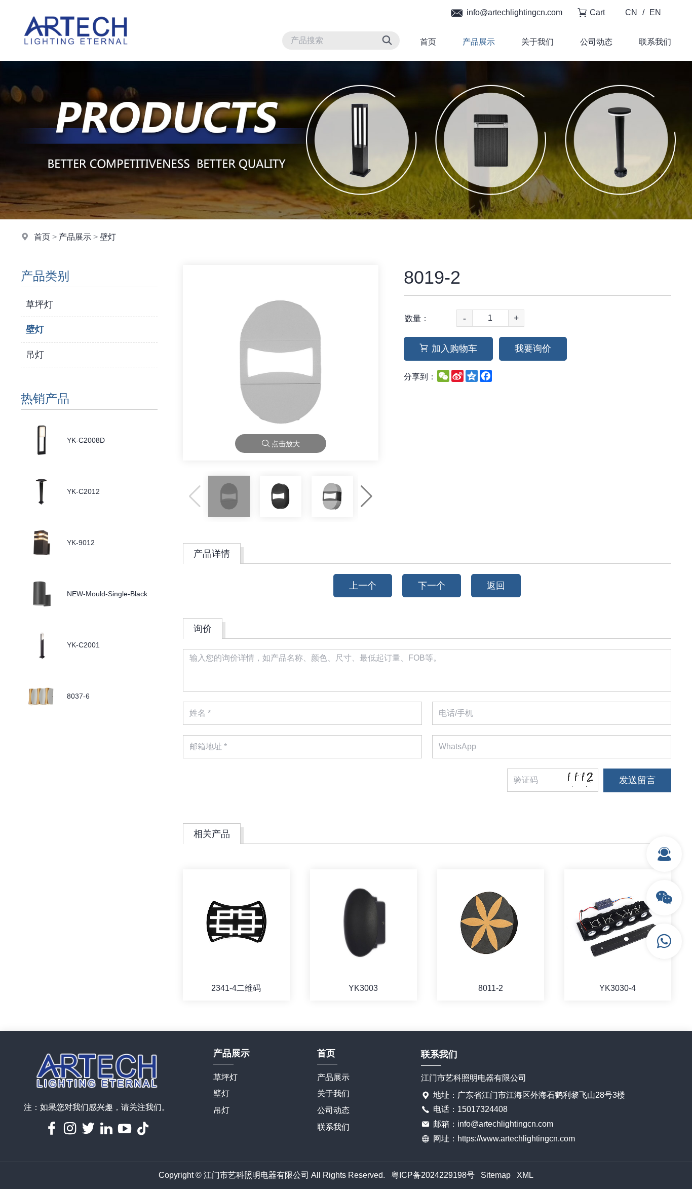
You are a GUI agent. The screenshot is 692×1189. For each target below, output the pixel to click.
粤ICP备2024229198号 (433, 1175)
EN (655, 12)
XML (525, 1175)
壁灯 (108, 237)
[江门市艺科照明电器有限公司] (76, 58)
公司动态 (596, 41)
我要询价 (533, 348)
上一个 (362, 586)
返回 (496, 586)
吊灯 (35, 355)
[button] (366, 496)
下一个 (431, 586)
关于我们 (537, 41)
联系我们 (655, 41)
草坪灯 (39, 304)
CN (631, 12)
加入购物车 (454, 348)
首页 (428, 41)
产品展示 (479, 41)
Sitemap (496, 1175)
